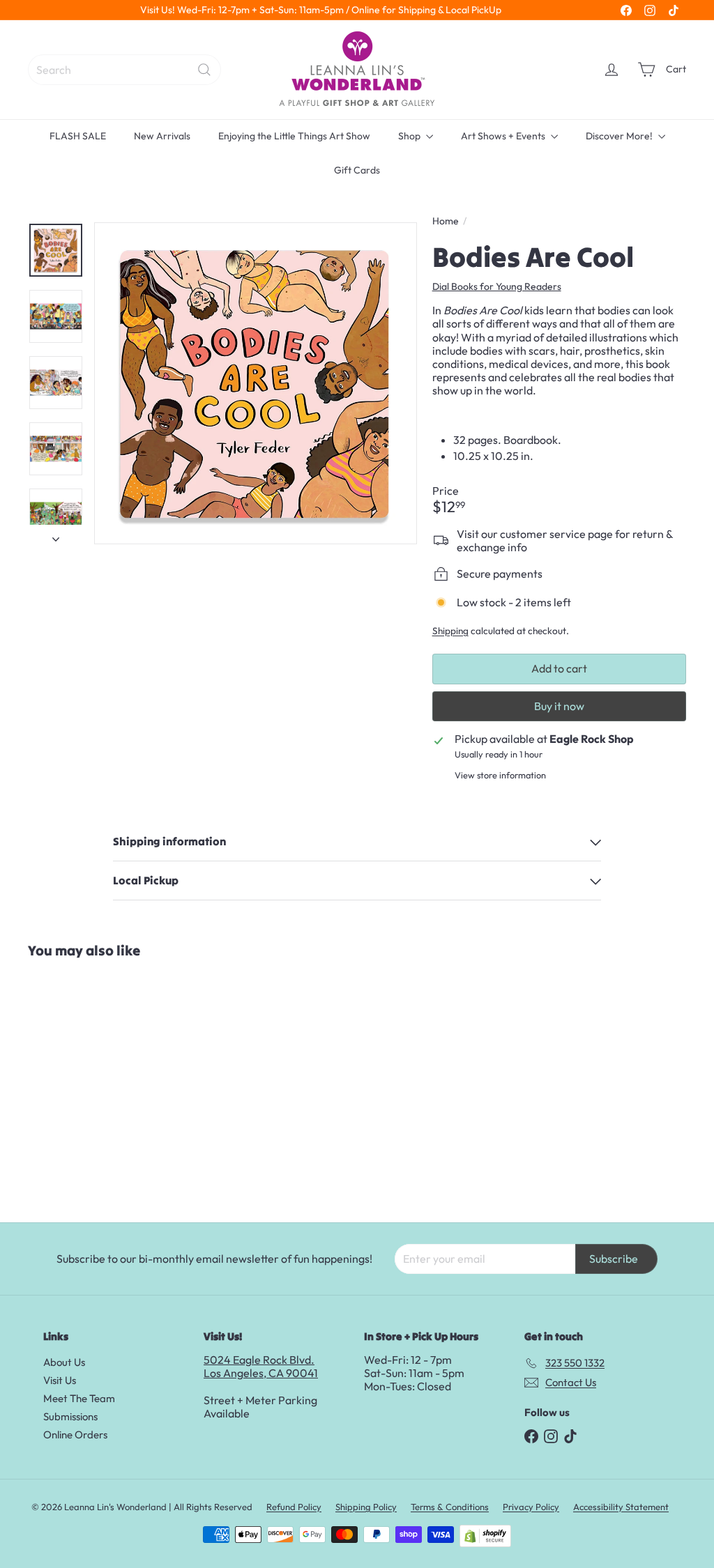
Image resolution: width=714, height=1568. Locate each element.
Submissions (70, 1416)
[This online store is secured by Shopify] (485, 1536)
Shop (410, 136)
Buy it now (559, 706)
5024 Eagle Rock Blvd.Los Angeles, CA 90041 (261, 1366)
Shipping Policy (366, 1506)
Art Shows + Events (504, 136)
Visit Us (59, 1380)
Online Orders (75, 1434)
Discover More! (620, 136)
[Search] (204, 69)
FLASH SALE (78, 136)
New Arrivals (162, 136)
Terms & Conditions (450, 1506)
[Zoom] (255, 383)
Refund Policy (293, 1506)
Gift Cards (357, 170)
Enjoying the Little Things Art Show (294, 136)
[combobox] (124, 69)
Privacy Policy (531, 1506)
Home (445, 221)
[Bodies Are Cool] (82, 1084)
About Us (64, 1362)
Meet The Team (79, 1398)
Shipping (450, 630)
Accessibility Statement (621, 1506)
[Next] (56, 534)
